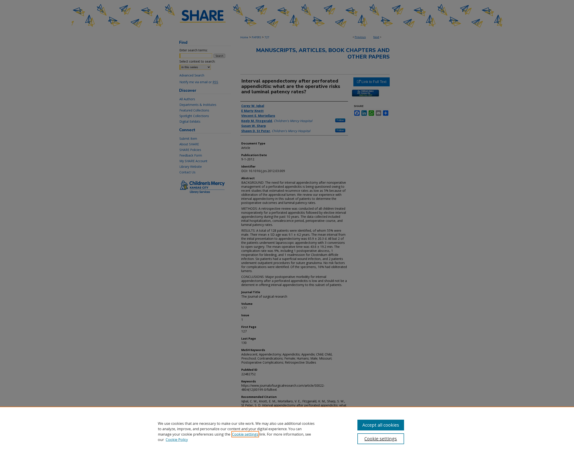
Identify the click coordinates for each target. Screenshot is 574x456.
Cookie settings (245, 434)
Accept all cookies (380, 425)
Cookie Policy (177, 439)
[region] (287, 431)
